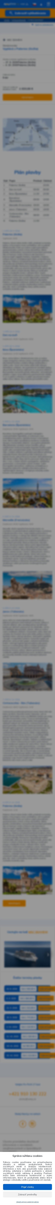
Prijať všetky (27, 1187)
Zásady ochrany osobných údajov (27, 1202)
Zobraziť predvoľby (27, 1194)
